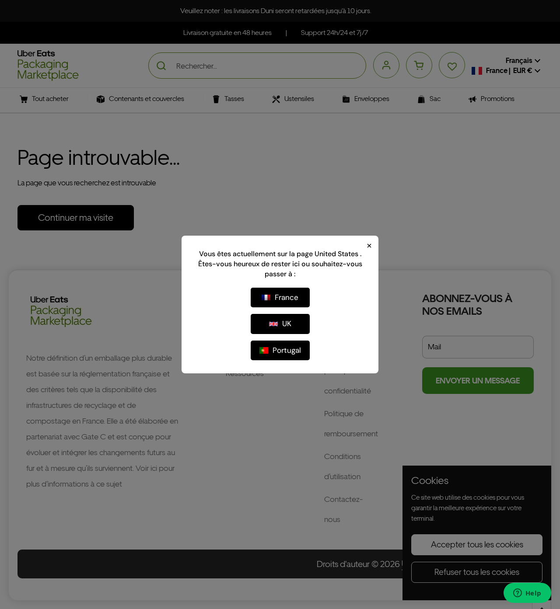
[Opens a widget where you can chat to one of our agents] (527, 594)
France (286, 297)
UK (286, 323)
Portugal (287, 350)
